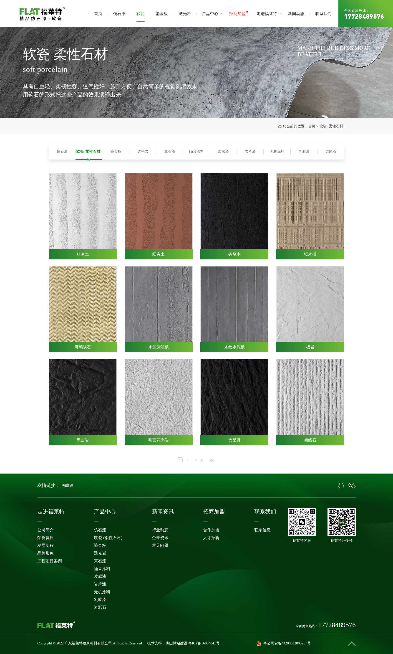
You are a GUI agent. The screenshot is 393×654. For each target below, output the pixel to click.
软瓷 (140, 14)
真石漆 (169, 151)
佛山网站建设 (176, 643)
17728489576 (364, 16)
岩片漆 (250, 151)
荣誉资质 (45, 537)
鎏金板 (162, 14)
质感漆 (223, 151)
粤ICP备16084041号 (203, 643)
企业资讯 (160, 537)
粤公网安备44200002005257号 (287, 643)
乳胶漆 (304, 151)
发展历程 (45, 545)
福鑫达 (67, 485)
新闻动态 (296, 14)
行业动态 (160, 530)
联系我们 (323, 14)
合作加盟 (211, 530)
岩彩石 (330, 151)
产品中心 (210, 14)
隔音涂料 (196, 151)
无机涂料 (277, 151)
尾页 (212, 460)
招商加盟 (237, 14)
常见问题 (160, 545)
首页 (98, 14)
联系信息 (262, 530)
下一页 (199, 460)
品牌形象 (45, 553)
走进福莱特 (267, 14)
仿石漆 (119, 14)
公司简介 (45, 530)
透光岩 (185, 14)
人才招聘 (211, 537)
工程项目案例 (49, 561)
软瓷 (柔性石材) (88, 151)
